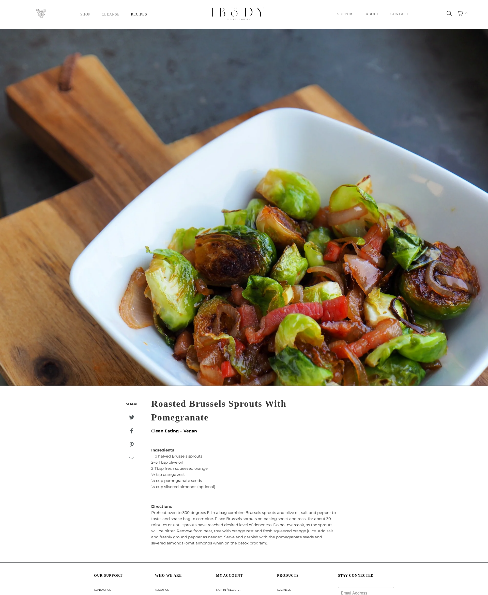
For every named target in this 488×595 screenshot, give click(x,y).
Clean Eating (165, 431)
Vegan (190, 431)
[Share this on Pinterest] (131, 445)
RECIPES (139, 14)
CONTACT (399, 14)
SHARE (132, 404)
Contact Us (102, 589)
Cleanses (284, 589)
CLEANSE (111, 14)
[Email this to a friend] (131, 458)
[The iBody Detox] (246, 14)
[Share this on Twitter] (131, 417)
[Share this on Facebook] (131, 431)
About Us (162, 589)
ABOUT (372, 14)
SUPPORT (346, 14)
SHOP (85, 14)
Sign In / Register (228, 589)
